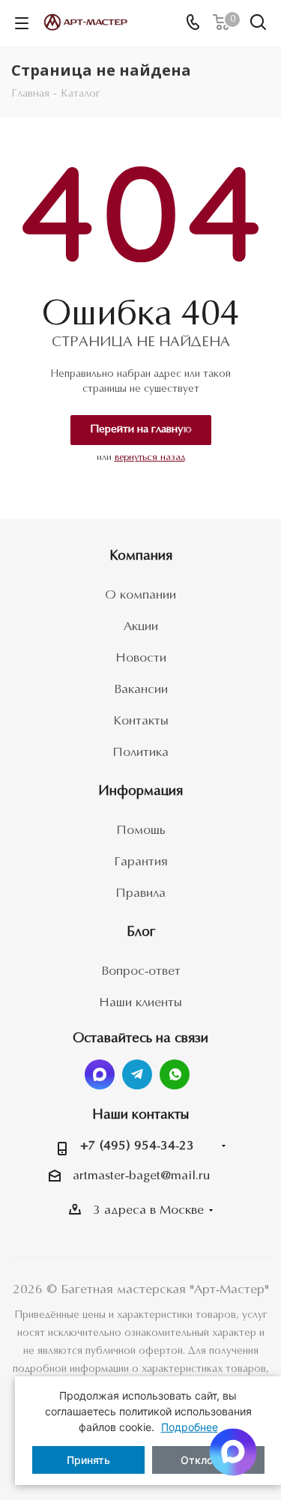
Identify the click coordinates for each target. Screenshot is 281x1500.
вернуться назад (150, 457)
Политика (140, 752)
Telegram (137, 1074)
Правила (140, 893)
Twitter (100, 1074)
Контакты (141, 721)
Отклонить (208, 1460)
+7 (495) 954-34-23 (137, 1146)
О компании (140, 595)
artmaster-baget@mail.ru (141, 1176)
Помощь (141, 830)
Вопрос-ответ (141, 971)
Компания (140, 556)
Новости (140, 658)
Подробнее (189, 1427)
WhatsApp (175, 1074)
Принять (88, 1460)
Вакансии (141, 689)
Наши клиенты (140, 1003)
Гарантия (141, 862)
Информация (140, 791)
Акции (141, 626)
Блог (141, 932)
